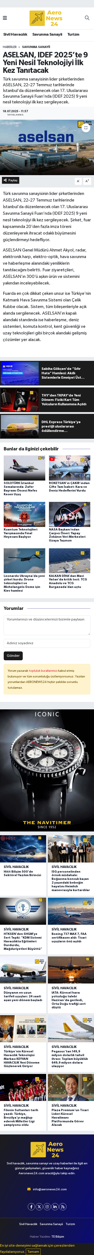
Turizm (73, 35)
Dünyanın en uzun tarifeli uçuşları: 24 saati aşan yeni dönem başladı (23, 996)
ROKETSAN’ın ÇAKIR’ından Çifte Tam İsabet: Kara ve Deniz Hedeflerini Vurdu (69, 487)
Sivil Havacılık (15, 35)
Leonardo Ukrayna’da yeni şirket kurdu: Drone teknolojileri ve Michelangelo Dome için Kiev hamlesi (24, 583)
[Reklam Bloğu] (47, 770)
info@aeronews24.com (50, 1189)
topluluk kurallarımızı (43, 670)
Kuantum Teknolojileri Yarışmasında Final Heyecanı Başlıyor (20, 533)
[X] (39, 1206)
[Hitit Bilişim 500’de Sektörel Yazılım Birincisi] (23, 848)
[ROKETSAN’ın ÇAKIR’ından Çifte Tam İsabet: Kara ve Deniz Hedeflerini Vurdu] (70, 468)
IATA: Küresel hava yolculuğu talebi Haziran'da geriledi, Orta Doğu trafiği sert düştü (69, 1000)
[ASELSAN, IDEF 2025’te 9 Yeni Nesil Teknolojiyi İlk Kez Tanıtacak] (47, 147)
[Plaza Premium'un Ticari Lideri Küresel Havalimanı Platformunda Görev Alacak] (71, 1087)
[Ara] (87, 18)
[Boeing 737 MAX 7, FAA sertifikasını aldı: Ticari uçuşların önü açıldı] (71, 911)
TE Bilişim (57, 1236)
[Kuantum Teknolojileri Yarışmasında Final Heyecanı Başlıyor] (24, 514)
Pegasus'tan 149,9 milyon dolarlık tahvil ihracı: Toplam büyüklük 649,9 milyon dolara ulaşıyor (70, 1059)
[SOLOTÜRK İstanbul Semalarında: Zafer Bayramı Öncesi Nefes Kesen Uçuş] (24, 468)
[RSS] (62, 1206)
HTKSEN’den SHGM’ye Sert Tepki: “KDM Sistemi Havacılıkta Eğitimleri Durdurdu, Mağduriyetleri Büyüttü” (23, 941)
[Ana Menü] (5, 18)
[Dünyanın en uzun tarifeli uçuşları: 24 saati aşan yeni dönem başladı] (23, 969)
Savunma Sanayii (47, 35)
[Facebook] (31, 1206)
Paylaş (13, 180)
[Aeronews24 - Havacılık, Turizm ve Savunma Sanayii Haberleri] (46, 18)
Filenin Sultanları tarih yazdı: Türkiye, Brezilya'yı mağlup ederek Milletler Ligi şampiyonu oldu (21, 1118)
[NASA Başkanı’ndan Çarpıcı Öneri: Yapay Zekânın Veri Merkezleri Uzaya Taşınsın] (70, 514)
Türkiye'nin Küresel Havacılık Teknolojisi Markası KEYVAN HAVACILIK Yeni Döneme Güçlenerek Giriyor (22, 1059)
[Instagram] (47, 1206)
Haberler (10, 47)
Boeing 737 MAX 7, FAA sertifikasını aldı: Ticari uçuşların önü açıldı (69, 937)
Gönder (13, 656)
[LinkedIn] (55, 1206)
